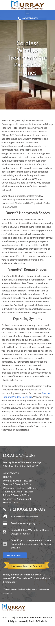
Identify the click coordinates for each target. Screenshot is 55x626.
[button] (27, 12)
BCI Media (41, 621)
